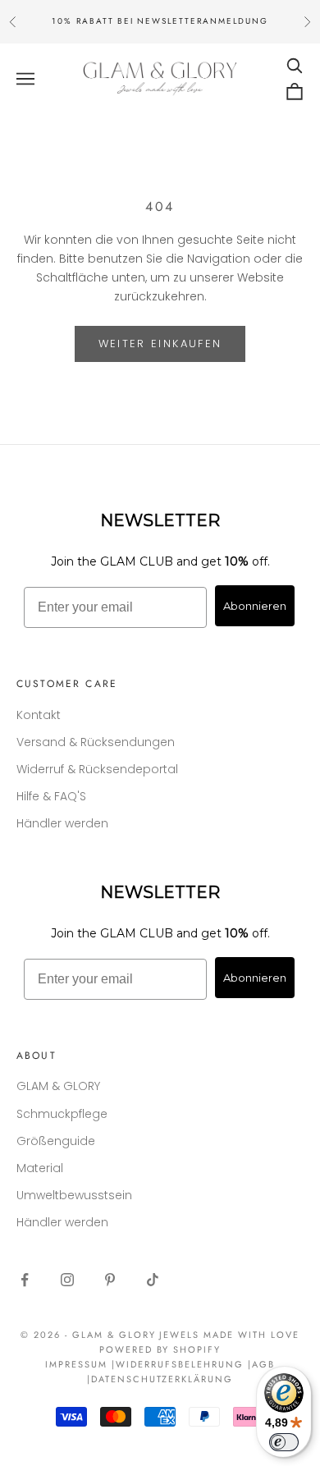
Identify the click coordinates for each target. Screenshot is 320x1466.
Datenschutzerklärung (162, 1379)
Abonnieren (254, 605)
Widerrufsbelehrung (180, 1364)
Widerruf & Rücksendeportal (97, 769)
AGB (263, 1364)
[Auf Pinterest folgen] (110, 1279)
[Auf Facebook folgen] (24, 1279)
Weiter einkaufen (160, 343)
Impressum (76, 1364)
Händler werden (62, 823)
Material (39, 1168)
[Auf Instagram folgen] (67, 1279)
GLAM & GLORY (58, 1086)
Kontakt (38, 715)
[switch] (284, 1442)
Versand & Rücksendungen (95, 742)
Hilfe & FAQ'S (51, 796)
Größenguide (55, 1141)
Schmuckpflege (61, 1114)
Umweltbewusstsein (74, 1195)
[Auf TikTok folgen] (152, 1279)
